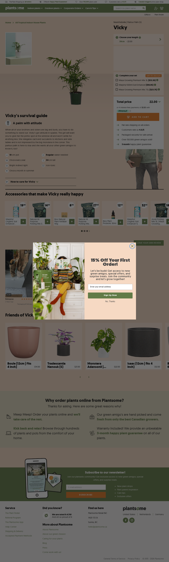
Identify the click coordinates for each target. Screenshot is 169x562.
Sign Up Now (110, 295)
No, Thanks (110, 302)
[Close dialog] (132, 246)
